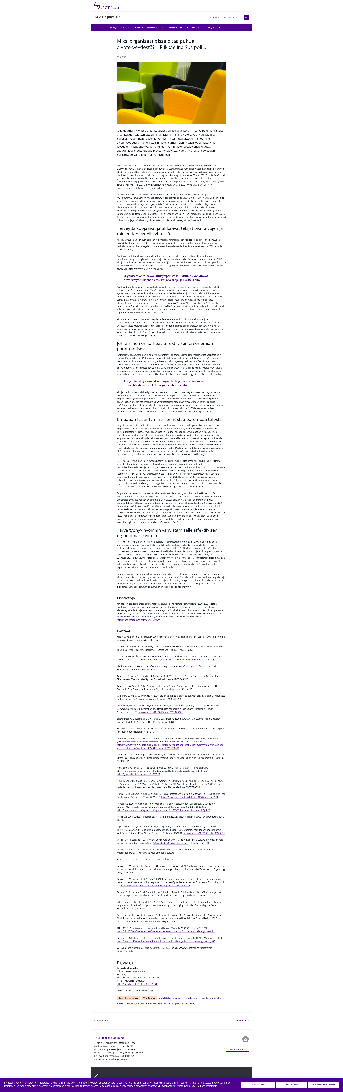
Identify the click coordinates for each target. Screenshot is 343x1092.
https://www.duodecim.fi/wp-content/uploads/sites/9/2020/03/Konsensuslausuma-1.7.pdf (162, 810)
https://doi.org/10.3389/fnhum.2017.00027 (159, 712)
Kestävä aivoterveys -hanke (131, 1003)
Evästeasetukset (258, 1084)
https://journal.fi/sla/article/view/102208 (137, 774)
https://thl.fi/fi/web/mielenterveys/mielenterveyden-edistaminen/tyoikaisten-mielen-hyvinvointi (165, 931)
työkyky (191, 1003)
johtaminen (217, 998)
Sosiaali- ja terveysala (128, 998)
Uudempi (242, 1020)
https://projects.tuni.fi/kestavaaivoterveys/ (138, 619)
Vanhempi (102, 1020)
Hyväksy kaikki (291, 1084)
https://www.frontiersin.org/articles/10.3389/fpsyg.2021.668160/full (154, 885)
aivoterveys (191, 998)
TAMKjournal (149, 998)
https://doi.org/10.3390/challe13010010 (203, 833)
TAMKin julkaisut (107, 17)
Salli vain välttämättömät (323, 1084)
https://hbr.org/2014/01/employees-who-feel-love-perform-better (179, 659)
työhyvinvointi (177, 1003)
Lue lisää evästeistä (206, 1085)
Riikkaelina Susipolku (157, 1003)
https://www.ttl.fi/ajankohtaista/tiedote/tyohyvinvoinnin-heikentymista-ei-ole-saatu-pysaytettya (165, 941)
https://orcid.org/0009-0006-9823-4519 (136, 984)
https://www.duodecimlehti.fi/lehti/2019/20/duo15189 (188, 797)
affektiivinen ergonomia (172, 998)
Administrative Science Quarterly (169, 842)
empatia (204, 998)
